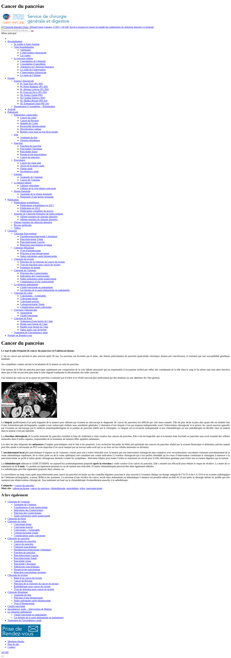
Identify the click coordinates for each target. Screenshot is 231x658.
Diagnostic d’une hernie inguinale (37, 197)
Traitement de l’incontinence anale (31, 332)
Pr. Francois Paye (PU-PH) (33, 92)
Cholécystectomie (29, 315)
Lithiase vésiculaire (29, 185)
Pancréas (18, 143)
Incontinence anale (29, 171)
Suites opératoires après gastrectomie (38, 278)
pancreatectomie (94, 488)
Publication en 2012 (30, 208)
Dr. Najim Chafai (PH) (31, 95)
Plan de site (13, 644)
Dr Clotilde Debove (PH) (32, 98)
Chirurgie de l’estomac (25, 270)
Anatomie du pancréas (25, 541)
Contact (11, 647)
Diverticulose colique (30, 129)
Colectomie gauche (29, 301)
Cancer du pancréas (30, 157)
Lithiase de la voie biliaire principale (38, 188)
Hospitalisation (15, 41)
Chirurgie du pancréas (18, 538)
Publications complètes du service (36, 211)
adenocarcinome (21, 488)
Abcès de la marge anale (32, 165)
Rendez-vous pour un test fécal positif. (39, 132)
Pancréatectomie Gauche (32, 242)
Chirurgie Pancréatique (25, 233)
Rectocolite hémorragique (33, 126)
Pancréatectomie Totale (31, 239)
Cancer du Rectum (29, 120)
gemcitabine (72, 488)
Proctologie (19, 160)
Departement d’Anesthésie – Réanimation (34, 106)
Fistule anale (26, 168)
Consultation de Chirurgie (33, 61)
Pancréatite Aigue (29, 151)
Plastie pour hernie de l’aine (34, 324)
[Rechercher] (32, 30)
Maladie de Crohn (29, 123)
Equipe (11, 78)
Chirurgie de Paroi (23, 318)
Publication (13, 199)
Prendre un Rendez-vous (20, 335)
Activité (11, 109)
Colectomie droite (29, 298)
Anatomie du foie (28, 137)
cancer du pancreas (39, 488)
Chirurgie (12, 230)
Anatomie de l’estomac (31, 177)
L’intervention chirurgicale (33, 52)
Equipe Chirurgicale (24, 81)
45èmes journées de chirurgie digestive (33, 222)
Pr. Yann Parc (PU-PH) (31, 83)
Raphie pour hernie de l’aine (34, 327)
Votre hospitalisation (24, 47)
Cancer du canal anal (30, 163)
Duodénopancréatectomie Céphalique (38, 236)
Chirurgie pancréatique (25, 547)
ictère (82, 488)
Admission (25, 50)
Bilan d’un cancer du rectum (28, 578)
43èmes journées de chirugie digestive (39, 216)
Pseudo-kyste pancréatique (33, 154)
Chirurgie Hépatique (24, 247)
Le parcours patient (23, 58)
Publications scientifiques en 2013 (37, 205)
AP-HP (5, 652)
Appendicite (26, 312)
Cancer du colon (28, 117)
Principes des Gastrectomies (34, 273)
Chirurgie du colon (23, 293)
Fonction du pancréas (30, 146)
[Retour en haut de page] (2, 656)
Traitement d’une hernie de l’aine (36, 321)
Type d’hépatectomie (30, 250)
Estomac (18, 174)
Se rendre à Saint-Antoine (26, 44)
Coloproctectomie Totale (32, 304)
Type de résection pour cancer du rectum (40, 264)
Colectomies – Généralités (33, 295)
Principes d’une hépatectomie (34, 253)
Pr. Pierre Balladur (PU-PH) (34, 86)
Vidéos (17, 228)
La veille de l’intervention (33, 69)
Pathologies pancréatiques (26, 566)
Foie (16, 134)
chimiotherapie (58, 488)
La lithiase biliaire (22, 182)
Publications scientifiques (26, 202)
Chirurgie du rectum (24, 259)
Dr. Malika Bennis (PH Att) (33, 100)
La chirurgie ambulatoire (26, 284)
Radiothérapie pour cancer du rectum (32, 586)
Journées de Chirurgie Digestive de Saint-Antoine (38, 213)
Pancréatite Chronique (31, 148)
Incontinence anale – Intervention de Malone (30, 609)
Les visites (25, 55)
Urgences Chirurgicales (25, 310)
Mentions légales (16, 641)
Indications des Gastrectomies (35, 276)
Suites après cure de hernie (33, 329)
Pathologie (13, 112)
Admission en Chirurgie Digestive (37, 66)
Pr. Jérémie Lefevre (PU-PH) (34, 89)
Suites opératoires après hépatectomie (38, 256)
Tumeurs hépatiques (30, 140)
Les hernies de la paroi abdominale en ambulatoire (45, 290)
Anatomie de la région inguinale (36, 194)
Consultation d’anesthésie (32, 64)
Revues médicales (23, 225)
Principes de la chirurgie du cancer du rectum (42, 262)
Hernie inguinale (22, 191)
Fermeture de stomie (30, 267)
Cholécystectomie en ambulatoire (36, 287)
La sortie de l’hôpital (30, 75)
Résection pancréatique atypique (36, 245)
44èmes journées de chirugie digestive (39, 219)
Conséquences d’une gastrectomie (37, 281)
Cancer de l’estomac (30, 180)
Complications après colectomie (36, 307)
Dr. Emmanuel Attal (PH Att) (34, 103)
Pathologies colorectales (26, 115)
